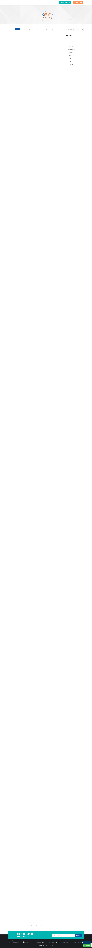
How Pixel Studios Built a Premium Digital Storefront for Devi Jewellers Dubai (30, 554)
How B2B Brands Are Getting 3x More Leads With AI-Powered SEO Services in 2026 (31, 650)
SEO (15, 589)
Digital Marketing (39, 28)
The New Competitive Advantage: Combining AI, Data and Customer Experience (30, 826)
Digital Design (31, 28)
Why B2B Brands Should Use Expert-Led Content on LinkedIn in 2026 (27, 269)
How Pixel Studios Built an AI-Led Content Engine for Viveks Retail (26, 734)
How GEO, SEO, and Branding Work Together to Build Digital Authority (27, 215)
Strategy (71, 52)
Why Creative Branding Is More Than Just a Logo (22, 103)
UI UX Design (16, 766)
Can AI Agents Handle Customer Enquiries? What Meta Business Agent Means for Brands (33, 400)
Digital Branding (71, 38)
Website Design (72, 43)
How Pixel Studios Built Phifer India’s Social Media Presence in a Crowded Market (31, 244)
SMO (70, 61)
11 (41, 925)
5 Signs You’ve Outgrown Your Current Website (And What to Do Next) (27, 918)
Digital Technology (49, 28)
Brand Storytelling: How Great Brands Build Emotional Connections (27, 53)
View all (17, 28)
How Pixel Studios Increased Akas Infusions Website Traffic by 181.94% (28, 426)
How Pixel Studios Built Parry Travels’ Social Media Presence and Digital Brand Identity (32, 83)
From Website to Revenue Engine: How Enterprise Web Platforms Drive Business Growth (33, 764)
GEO (70, 58)
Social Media (17, 159)
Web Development (22, 766)
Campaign (71, 64)
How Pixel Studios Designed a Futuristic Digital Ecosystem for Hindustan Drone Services (32, 680)
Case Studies (23, 28)
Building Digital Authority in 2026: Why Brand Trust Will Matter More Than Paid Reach (32, 709)
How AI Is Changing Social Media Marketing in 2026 (22, 157)
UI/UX (70, 40)
